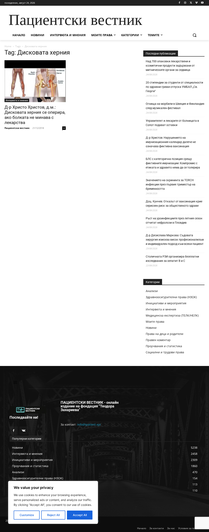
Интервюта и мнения (17, 100)
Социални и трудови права (165, 352)
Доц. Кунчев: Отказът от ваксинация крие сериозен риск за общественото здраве (174, 203)
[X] (191, 3)
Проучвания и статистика (164, 346)
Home (7, 46)
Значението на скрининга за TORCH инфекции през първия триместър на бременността (170, 184)
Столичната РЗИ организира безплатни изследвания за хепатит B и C (172, 258)
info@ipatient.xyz (89, 424)
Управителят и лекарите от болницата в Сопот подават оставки (172, 123)
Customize (27, 515)
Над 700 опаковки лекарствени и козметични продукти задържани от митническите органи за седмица (170, 65)
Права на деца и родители (164, 334)
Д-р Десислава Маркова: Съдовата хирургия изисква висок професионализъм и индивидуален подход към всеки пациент (175, 239)
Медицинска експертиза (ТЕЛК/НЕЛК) (172, 315)
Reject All (53, 515)
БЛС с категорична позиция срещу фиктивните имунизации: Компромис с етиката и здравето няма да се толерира (173, 163)
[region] (53, 502)
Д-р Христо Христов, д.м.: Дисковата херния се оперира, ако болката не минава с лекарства (34, 115)
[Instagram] (185, 3)
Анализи (152, 291)
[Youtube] (202, 3)
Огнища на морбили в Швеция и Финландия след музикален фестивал (175, 106)
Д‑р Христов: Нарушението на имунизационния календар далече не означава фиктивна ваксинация (171, 142)
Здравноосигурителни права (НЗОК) (171, 297)
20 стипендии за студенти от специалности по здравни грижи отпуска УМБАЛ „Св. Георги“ (174, 87)
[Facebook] (179, 3)
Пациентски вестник (17, 127)
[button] (194, 35)
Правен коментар (158, 340)
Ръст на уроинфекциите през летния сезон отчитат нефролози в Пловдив (174, 220)
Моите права (155, 321)
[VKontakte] (24, 431)
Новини (151, 328)
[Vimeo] (196, 3)
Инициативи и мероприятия (166, 303)
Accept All (80, 515)
